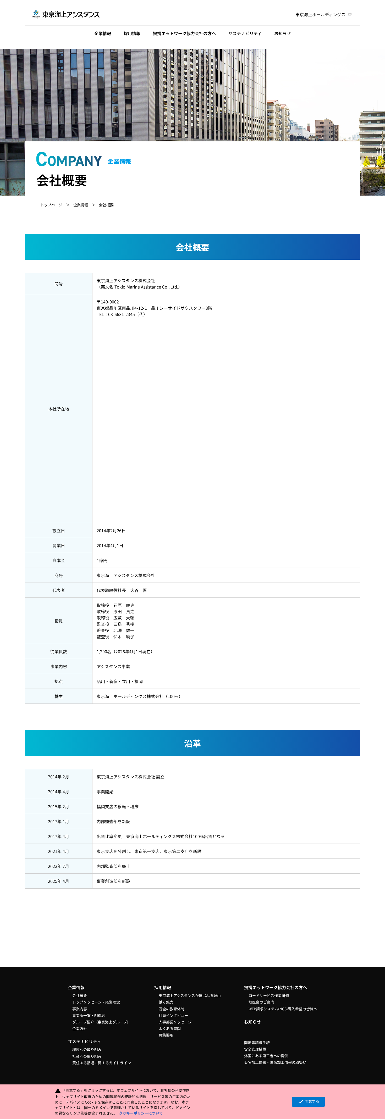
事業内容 (79, 1008)
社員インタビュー (173, 1015)
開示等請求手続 (257, 1042)
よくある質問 (170, 1028)
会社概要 (79, 995)
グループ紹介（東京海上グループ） (101, 1021)
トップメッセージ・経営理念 (96, 1002)
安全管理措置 (255, 1049)
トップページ (51, 204)
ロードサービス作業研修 (269, 995)
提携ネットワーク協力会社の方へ (184, 33)
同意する (308, 1102)
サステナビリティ (245, 33)
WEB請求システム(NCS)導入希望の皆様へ (283, 1008)
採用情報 (132, 33)
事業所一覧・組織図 (88, 1015)
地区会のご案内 (261, 1002)
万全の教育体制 (171, 1008)
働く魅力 (166, 1002)
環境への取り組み (87, 1049)
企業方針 (79, 1028)
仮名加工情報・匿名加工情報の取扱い (275, 1062)
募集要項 (166, 1035)
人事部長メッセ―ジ (175, 1021)
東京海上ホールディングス (320, 14)
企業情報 (102, 33)
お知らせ (282, 33)
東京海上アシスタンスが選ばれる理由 (190, 995)
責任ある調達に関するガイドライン (101, 1062)
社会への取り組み (87, 1056)
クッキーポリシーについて (141, 1113)
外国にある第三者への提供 (266, 1055)
